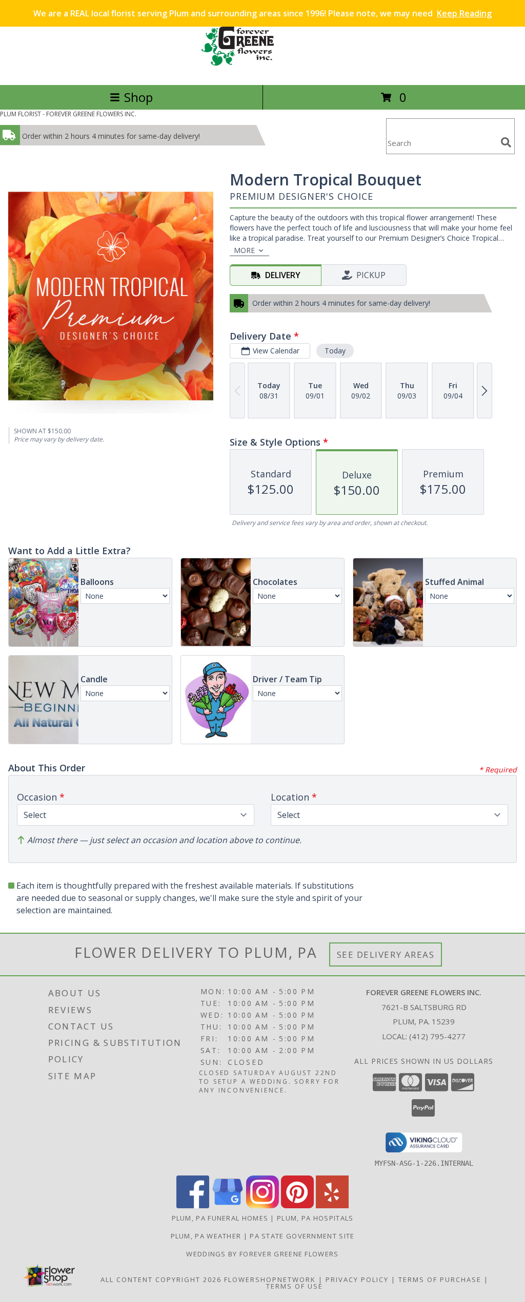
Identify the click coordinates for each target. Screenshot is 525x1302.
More (244, 250)
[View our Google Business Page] (227, 1205)
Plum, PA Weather (206, 1236)
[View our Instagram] (262, 1205)
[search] (506, 142)
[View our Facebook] (192, 1205)
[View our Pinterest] (297, 1205)
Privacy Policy (357, 1279)
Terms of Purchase (439, 1279)
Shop (138, 97)
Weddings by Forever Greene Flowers (262, 1253)
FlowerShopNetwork (270, 1279)
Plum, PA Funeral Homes (220, 1218)
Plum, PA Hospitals (315, 1218)
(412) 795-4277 (437, 1036)
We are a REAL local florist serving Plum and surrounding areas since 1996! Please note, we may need (262, 13)
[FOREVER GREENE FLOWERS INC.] (262, 70)
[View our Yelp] (332, 1205)
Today (335, 350)
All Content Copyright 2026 (160, 1279)
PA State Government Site (302, 1236)
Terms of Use (294, 1286)
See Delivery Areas (386, 954)
